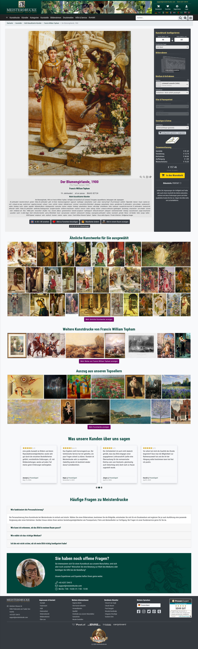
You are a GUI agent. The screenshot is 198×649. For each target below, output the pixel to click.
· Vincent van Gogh (110, 603)
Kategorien (34, 18)
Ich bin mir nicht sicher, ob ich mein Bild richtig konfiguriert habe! (39, 543)
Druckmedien (68, 18)
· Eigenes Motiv (76, 603)
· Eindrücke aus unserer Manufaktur (83, 614)
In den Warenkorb (173, 175)
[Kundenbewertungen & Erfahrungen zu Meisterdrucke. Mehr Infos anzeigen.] (180, 608)
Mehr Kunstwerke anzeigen (99, 427)
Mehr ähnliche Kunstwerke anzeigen (99, 319)
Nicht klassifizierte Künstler (32, 23)
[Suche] (180, 17)
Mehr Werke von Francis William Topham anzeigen (99, 361)
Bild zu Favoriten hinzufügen (66, 222)
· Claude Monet (109, 606)
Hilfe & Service (81, 18)
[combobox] (172, 47)
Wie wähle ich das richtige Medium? (26, 535)
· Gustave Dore (109, 617)
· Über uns (42, 619)
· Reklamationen (44, 617)
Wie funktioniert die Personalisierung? (27, 509)
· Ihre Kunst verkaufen (79, 606)
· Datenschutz (43, 611)
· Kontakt (42, 603)
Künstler (25, 18)
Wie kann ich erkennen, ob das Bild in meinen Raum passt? (36, 527)
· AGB (41, 608)
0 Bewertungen (84, 226)
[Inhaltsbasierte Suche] (185, 17)
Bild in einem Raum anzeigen (116, 222)
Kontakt (92, 17)
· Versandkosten (77, 608)
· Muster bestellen (77, 619)
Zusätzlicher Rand (161, 44)
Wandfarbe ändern (91, 222)
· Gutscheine (76, 617)
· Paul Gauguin (109, 608)
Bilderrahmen (55, 18)
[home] (7, 17)
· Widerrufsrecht (44, 614)
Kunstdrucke (15, 18)
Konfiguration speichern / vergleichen (173, 133)
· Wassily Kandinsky (110, 611)
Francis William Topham (51, 23)
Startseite (10, 23)
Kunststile (45, 18)
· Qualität (74, 611)
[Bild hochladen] (190, 17)
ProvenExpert (33, 478)
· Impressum (43, 606)
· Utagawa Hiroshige (110, 614)
